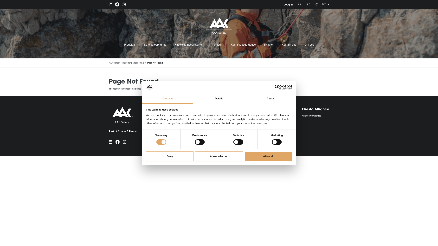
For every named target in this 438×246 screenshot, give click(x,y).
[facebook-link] (117, 4)
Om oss (309, 44)
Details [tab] (219, 98)
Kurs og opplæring (155, 44)
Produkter (130, 44)
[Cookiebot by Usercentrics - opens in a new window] (277, 87)
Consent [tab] (168, 98)
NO (324, 5)
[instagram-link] (124, 4)
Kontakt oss (289, 44)
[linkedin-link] (110, 4)
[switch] (200, 142)
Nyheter (268, 44)
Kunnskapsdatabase (243, 44)
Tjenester (216, 44)
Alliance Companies (311, 115)
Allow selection (219, 156)
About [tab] (270, 98)
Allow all (268, 156)
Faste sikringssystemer (189, 44)
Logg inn (289, 4)
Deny (170, 156)
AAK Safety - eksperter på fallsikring (126, 62)
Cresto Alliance (315, 109)
